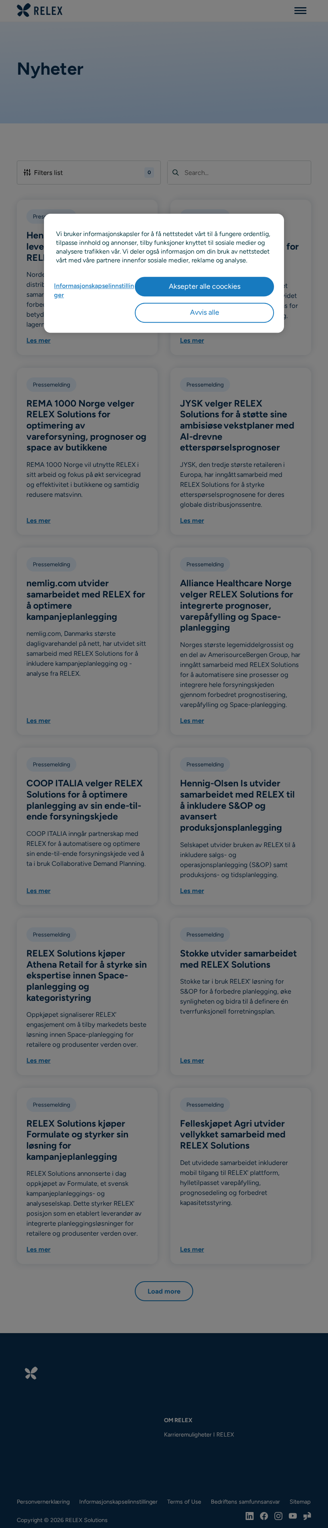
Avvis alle (204, 312)
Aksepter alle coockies (204, 286)
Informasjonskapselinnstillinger (94, 290)
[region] (164, 273)
